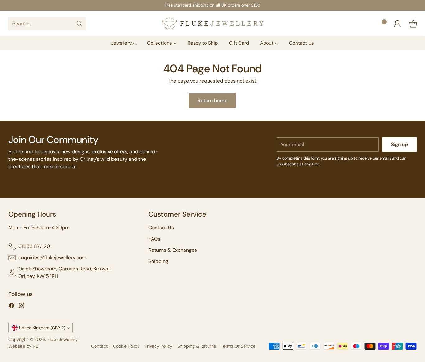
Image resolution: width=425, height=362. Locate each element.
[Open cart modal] (413, 24)
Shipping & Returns (196, 346)
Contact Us (161, 227)
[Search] (79, 23)
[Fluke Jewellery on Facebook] (11, 307)
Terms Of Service (238, 346)
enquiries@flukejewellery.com (52, 257)
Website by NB (23, 346)
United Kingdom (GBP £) (42, 328)
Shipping (158, 261)
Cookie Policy (126, 346)
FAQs (154, 239)
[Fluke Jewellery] (212, 23)
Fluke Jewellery (62, 339)
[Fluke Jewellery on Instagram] (21, 307)
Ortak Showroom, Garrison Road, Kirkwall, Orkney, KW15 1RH (65, 272)
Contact (99, 346)
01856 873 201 (35, 246)
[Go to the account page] (397, 24)
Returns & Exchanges (172, 250)
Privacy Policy (158, 346)
